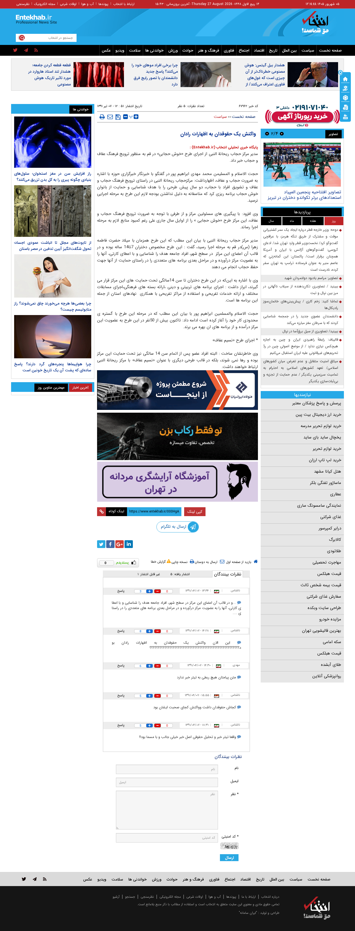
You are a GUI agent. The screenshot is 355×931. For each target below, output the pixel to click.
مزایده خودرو (330, 619)
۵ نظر (182, 106)
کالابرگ (335, 539)
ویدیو (119, 50)
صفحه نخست (330, 50)
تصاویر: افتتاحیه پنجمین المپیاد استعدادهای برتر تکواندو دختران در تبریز (304, 195)
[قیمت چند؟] (345, 88)
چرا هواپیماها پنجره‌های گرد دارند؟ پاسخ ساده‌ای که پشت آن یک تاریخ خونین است (52, 367)
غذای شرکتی (330, 517)
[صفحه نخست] (345, 78)
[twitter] (15, 50)
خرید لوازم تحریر (327, 448)
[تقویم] (345, 107)
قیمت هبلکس (329, 573)
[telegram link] (35, 879)
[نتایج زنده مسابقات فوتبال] (345, 116)
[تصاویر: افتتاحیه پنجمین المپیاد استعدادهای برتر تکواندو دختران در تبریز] (302, 165)
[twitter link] (24, 879)
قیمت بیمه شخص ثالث (321, 585)
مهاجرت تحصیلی (327, 562)
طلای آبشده (331, 664)
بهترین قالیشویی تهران (321, 630)
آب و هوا (87, 4)
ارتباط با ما (249, 896)
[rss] (36, 50)
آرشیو (116, 896)
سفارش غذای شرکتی (324, 596)
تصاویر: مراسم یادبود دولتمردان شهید (311, 278)
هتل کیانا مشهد (327, 471)
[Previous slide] (282, 133)
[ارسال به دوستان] (110, 116)
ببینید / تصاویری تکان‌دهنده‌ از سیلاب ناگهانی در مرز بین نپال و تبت (300, 289)
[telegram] (26, 50)
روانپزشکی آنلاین (326, 676)
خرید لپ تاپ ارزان (325, 460)
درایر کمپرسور (330, 528)
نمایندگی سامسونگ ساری (319, 505)
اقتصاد (259, 50)
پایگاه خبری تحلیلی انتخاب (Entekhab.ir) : (224, 147)
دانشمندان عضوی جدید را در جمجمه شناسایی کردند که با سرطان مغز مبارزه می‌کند (300, 319)
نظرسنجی (22, 4)
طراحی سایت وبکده (324, 608)
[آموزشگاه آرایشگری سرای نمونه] (177, 481)
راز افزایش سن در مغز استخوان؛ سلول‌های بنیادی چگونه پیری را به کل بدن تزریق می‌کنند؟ (52, 177)
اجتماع (244, 50)
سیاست (307, 50)
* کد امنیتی (230, 836)
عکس (106, 50)
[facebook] (110, 544)
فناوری (229, 50)
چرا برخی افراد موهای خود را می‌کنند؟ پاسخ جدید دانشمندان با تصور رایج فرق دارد (155, 74)
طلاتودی (334, 551)
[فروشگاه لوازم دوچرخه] (177, 436)
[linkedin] (129, 544)
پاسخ (121, 590)
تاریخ (273, 50)
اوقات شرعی (68, 4)
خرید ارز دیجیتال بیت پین (318, 414)
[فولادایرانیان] (177, 390)
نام (237, 768)
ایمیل (234, 781)
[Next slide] (267, 133)
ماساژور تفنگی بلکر (325, 483)
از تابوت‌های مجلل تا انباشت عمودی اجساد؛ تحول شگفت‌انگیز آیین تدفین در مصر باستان (52, 246)
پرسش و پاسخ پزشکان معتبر (316, 403)
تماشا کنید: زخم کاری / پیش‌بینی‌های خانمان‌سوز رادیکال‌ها (300, 304)
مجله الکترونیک (44, 4)
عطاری (335, 494)
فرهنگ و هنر (208, 50)
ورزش (173, 50)
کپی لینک (194, 512)
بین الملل (289, 50)
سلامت (135, 50)
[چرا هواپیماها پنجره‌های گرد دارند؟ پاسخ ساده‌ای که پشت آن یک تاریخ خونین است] (52, 336)
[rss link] (45, 879)
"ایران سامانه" (248, 912)
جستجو (130, 896)
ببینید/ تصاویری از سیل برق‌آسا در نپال (310, 331)
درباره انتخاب (270, 896)
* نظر (235, 794)
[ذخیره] (118, 117)
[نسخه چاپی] (102, 116)
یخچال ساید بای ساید (322, 437)
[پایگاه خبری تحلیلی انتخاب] (319, 25)
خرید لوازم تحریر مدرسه (321, 426)
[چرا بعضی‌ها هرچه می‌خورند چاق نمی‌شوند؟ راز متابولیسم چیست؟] (52, 276)
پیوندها (103, 4)
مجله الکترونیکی (170, 896)
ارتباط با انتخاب (124, 4)
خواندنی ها (154, 50)
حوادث (187, 50)
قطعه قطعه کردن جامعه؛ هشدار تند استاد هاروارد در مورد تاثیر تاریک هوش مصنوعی (49, 74)
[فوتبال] (345, 97)
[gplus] (119, 544)
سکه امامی (332, 642)
